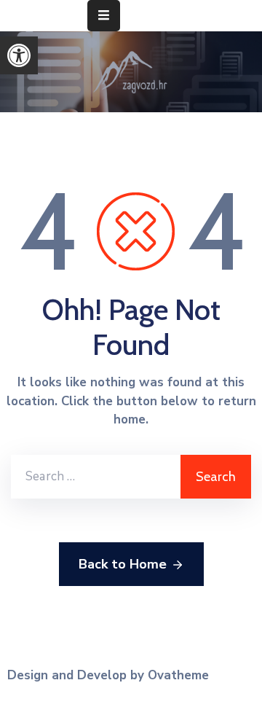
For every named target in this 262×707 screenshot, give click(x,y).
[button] (19, 55)
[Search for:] (95, 477)
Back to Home (123, 564)
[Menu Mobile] (103, 15)
